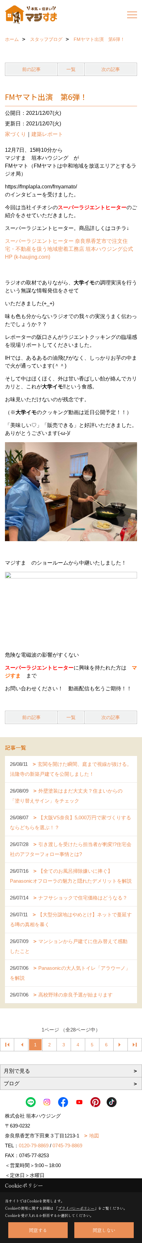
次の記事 (110, 69)
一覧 (71, 69)
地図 (94, 1135)
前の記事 (31, 69)
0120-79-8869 (34, 1145)
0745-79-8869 (67, 1145)
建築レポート (47, 134)
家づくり (15, 134)
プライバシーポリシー (76, 1208)
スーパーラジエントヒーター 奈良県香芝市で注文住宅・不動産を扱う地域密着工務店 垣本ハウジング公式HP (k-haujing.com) (69, 249)
